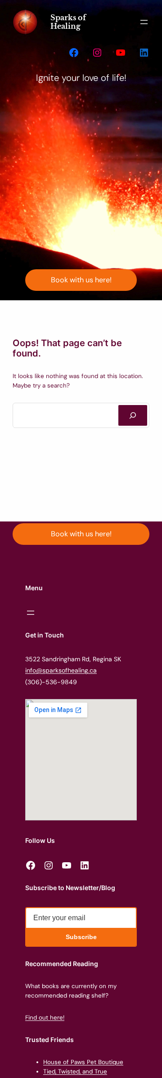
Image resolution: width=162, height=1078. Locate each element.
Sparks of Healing (68, 21)
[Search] (132, 415)
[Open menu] (144, 22)
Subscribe (81, 936)
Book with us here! (81, 280)
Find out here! (44, 1017)
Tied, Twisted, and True (75, 1071)
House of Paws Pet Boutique (83, 1062)
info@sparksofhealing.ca (61, 670)
